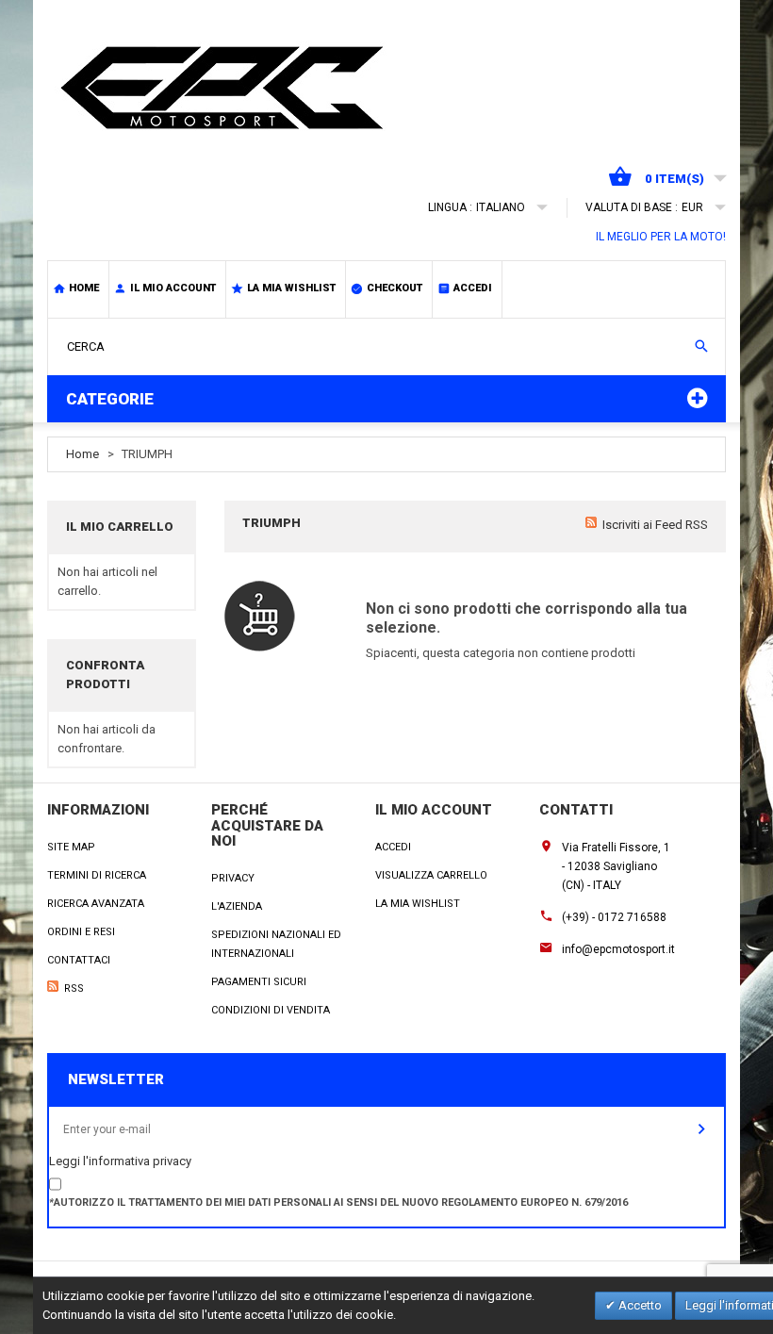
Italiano (500, 207)
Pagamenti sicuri (258, 982)
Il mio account (173, 288)
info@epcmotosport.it (618, 949)
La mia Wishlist (417, 904)
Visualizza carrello (431, 875)
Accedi (472, 288)
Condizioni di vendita (270, 1010)
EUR (692, 207)
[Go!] (701, 1129)
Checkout (394, 288)
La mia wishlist (291, 288)
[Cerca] (701, 346)
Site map (71, 847)
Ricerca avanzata (95, 904)
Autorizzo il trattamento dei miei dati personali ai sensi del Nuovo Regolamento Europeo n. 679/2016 (338, 1202)
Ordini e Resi (81, 932)
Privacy (233, 878)
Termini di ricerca (96, 875)
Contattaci (78, 960)
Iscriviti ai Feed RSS (655, 525)
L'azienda (236, 906)
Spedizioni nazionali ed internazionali (276, 944)
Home (84, 288)
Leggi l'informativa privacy (120, 1161)
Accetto (639, 1305)
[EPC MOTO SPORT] (231, 88)
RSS (74, 988)
